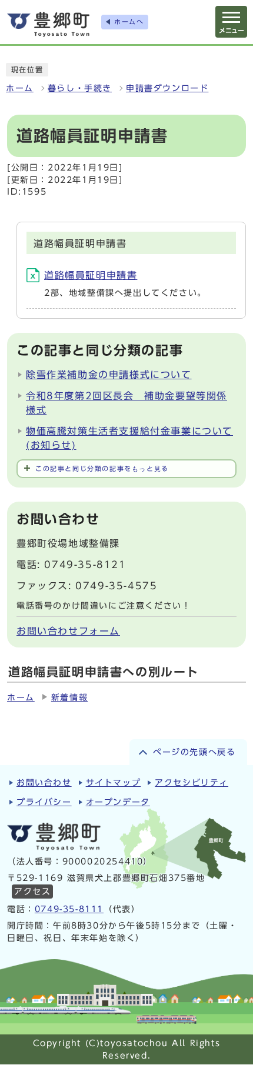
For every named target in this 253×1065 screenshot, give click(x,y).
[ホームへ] (48, 24)
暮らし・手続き (80, 88)
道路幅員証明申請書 (90, 275)
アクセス (32, 891)
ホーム (20, 88)
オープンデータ (118, 802)
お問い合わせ (44, 783)
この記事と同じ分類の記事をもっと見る (102, 468)
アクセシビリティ (191, 783)
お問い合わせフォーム (68, 631)
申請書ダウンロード (167, 88)
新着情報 (69, 697)
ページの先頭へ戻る (194, 752)
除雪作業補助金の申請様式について (109, 374)
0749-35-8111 (69, 909)
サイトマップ (113, 783)
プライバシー (44, 802)
